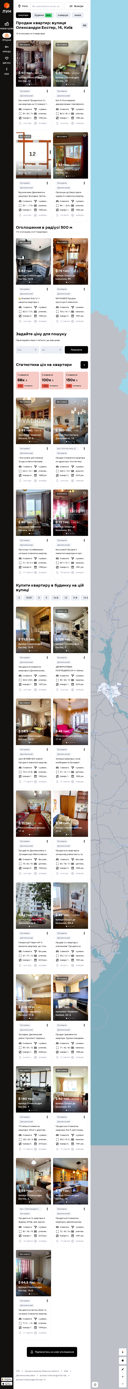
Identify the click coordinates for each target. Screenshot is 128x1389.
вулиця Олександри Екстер (53, 1375)
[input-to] (52, 350)
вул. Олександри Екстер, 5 (31, 1209)
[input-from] (27, 350)
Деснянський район (25, 1375)
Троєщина (25, 91)
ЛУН (18, 1371)
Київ (66, 1371)
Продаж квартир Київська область (42, 1371)
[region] (109, 694)
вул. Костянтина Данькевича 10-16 (68, 448)
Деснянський (26, 96)
